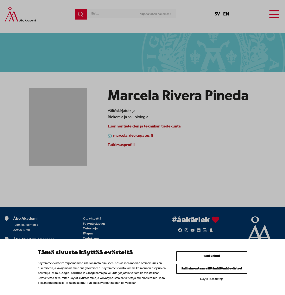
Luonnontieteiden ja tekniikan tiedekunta (144, 126)
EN (226, 14)
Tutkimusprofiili (121, 145)
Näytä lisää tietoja (212, 279)
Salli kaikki (212, 256)
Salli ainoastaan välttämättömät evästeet (211, 268)
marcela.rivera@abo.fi (133, 136)
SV (217, 14)
